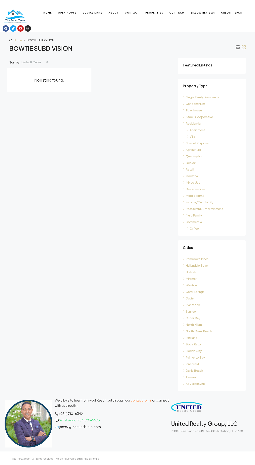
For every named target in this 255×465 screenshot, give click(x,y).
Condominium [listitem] (195, 103)
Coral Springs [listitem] (195, 291)
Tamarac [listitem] (192, 377)
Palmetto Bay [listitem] (195, 357)
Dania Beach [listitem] (194, 370)
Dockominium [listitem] (195, 189)
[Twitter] (13, 28)
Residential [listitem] (193, 123)
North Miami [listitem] (194, 324)
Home (47, 12)
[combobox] (35, 62)
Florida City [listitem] (194, 351)
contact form (141, 400)
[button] (238, 47)
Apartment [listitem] (197, 130)
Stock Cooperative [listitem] (199, 117)
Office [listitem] (194, 228)
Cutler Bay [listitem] (193, 318)
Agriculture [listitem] (193, 149)
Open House (67, 12)
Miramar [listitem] (191, 278)
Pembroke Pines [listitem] (197, 259)
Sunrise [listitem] (191, 311)
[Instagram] (28, 28)
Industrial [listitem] (192, 176)
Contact (132, 12)
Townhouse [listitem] (194, 110)
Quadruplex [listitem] (194, 156)
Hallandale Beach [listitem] (197, 265)
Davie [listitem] (190, 298)
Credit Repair (232, 12)
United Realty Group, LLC (204, 423)
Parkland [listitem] (191, 337)
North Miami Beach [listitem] (199, 331)
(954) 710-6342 (71, 413)
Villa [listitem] (192, 136)
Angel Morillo (91, 458)
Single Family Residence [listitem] (202, 97)
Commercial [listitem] (194, 222)
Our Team (176, 12)
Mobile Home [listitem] (195, 195)
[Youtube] (20, 28)
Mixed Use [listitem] (193, 182)
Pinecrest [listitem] (192, 364)
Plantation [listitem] (193, 305)
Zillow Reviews (202, 12)
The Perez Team (21, 458)
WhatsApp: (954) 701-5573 (79, 420)
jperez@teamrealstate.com (80, 427)
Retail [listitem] (190, 169)
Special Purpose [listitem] (197, 143)
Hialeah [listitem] (191, 272)
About (114, 12)
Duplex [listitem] (191, 163)
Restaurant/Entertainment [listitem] (204, 209)
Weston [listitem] (191, 285)
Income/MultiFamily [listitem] (199, 202)
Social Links (93, 12)
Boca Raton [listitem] (194, 344)
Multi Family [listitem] (194, 215)
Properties (154, 12)
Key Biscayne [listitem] (195, 383)
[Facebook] (6, 28)
